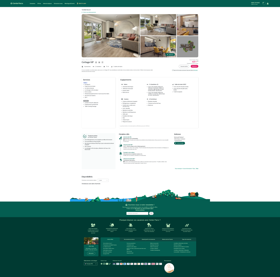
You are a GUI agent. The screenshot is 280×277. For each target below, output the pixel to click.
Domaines (32, 3)
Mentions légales (178, 245)
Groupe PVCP (106, 253)
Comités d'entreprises (155, 250)
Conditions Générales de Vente (181, 243)
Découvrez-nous (58, 3)
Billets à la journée (154, 243)
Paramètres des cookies (179, 248)
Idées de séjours (47, 3)
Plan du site (129, 251)
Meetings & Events (70, 3)
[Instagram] (104, 264)
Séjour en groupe (154, 246)
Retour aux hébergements (89, 12)
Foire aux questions (131, 243)
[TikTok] (110, 264)
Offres (39, 3)
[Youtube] (107, 264)
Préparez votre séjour (131, 246)
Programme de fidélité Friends (110, 245)
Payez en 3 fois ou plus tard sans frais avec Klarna (136, 249)
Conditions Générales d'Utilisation (181, 250)
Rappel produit (130, 253)
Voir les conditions (140, 210)
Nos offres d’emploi (107, 252)
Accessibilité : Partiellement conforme (182, 252)
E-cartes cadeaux (154, 248)
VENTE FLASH (82, 3)
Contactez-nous (130, 245)
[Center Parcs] (16, 3)
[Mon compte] (268, 3)
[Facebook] (101, 264)
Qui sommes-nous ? (107, 243)
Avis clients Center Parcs (108, 248)
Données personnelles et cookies (181, 246)
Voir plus (196, 70)
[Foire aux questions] (264, 3)
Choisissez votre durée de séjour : (89, 180)
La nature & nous (107, 246)
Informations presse (107, 250)
